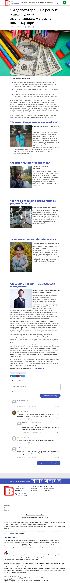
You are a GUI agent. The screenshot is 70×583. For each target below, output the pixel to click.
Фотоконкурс (50, 2)
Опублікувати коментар (50, 396)
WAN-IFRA (7, 529)
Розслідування (41, 2)
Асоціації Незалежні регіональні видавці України (30, 526)
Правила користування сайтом (35, 515)
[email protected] (10, 579)
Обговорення (33, 2)
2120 (35, 27)
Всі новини (24, 2)
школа (13, 373)
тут (46, 524)
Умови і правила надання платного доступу (35, 517)
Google (41, 368)
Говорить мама (21, 373)
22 (29, 27)
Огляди (6, 510)
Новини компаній (9, 508)
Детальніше (18, 490)
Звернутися (33, 490)
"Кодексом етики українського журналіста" (37, 522)
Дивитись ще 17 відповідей (49, 463)
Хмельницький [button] (15, 3)
